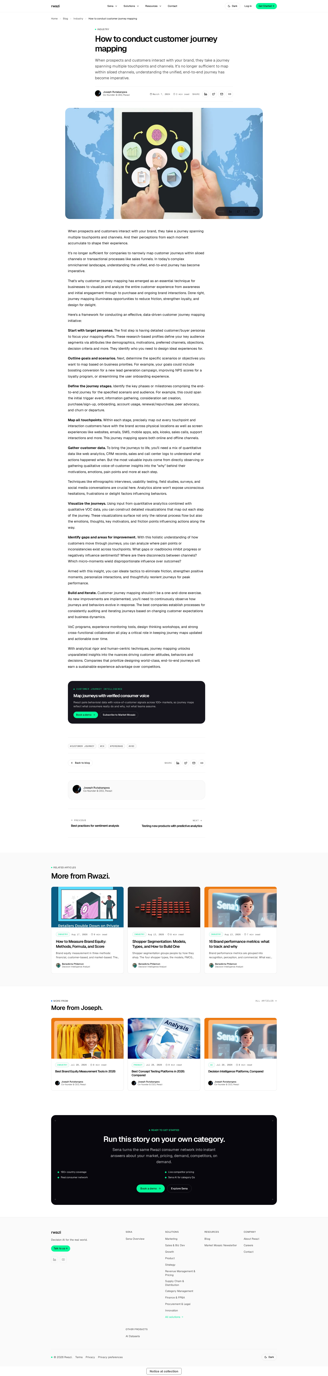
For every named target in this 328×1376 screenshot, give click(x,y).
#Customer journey (82, 746)
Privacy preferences (110, 1357)
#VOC (131, 746)
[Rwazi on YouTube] (63, 1259)
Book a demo (84, 714)
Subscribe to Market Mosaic (119, 714)
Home (54, 18)
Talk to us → (61, 1248)
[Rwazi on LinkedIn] (54, 1259)
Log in (248, 6)
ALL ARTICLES (265, 1000)
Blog (65, 18)
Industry (78, 18)
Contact (172, 6)
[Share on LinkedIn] (205, 94)
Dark (234, 6)
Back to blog (82, 762)
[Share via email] (221, 94)
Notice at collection (164, 1371)
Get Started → (266, 6)
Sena (110, 6)
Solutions (129, 6)
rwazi (55, 6)
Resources (151, 6)
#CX (102, 746)
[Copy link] (229, 94)
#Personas (116, 746)
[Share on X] (213, 94)
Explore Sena (179, 1188)
